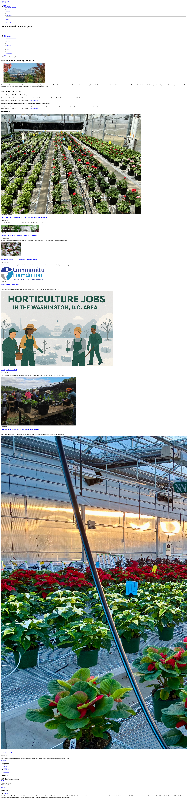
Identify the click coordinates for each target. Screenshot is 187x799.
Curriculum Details (34, 100)
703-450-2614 (4, 780)
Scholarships (9, 22)
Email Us (3, 787)
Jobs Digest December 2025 (9, 370)
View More (3, 760)
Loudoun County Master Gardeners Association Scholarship (19, 235)
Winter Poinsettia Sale (7, 753)
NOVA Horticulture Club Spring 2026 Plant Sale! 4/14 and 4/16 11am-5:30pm (24, 217)
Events (8, 11)
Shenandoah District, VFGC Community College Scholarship (19, 259)
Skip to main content (5, 1)
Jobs (7, 19)
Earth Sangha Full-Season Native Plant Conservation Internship (20, 429)
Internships (8, 15)
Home (5, 5)
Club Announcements (11, 7)
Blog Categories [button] (7, 6)
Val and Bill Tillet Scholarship (10, 284)
